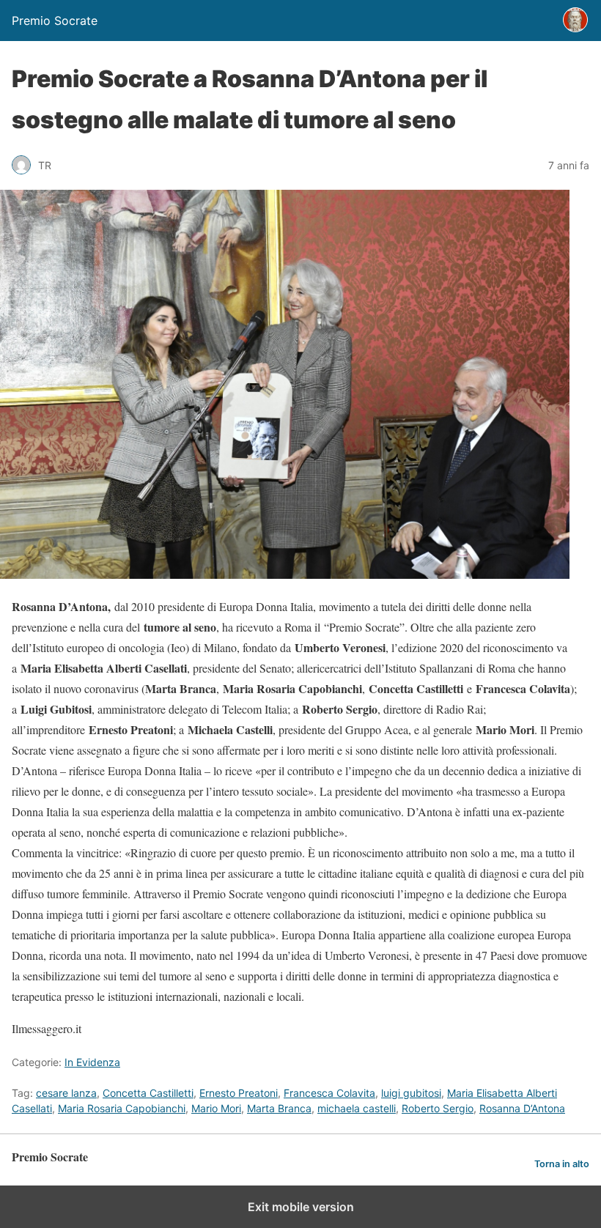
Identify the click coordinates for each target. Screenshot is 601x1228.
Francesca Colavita (329, 1093)
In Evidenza (92, 1062)
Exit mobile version (301, 1206)
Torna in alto (561, 1163)
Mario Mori (216, 1108)
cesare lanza (66, 1093)
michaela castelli (356, 1108)
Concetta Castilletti (148, 1093)
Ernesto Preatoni (238, 1093)
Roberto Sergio (437, 1108)
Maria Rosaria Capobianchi (121, 1108)
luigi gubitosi (411, 1093)
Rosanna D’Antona (522, 1108)
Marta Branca (279, 1108)
